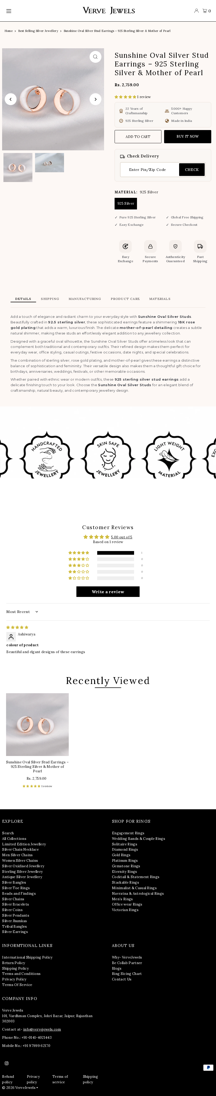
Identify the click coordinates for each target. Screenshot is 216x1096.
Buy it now (187, 136)
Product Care (125, 299)
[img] (17, 627)
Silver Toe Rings (16, 888)
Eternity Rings (124, 871)
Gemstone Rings (126, 866)
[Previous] (11, 99)
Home (8, 31)
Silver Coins (12, 910)
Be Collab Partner (127, 963)
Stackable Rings (125, 882)
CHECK (192, 169)
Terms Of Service (17, 985)
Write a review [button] (108, 591)
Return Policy (13, 963)
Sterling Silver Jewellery (22, 871)
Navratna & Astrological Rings (138, 893)
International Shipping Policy (27, 957)
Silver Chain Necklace (20, 849)
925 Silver (125, 203)
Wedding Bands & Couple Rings (138, 838)
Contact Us (121, 979)
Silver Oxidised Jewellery (23, 866)
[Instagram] (6, 1063)
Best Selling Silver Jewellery (38, 31)
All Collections (14, 838)
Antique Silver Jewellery (22, 877)
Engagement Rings (128, 833)
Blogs (117, 968)
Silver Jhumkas (14, 921)
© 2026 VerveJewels (19, 1087)
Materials (160, 299)
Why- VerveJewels (127, 957)
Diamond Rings (125, 849)
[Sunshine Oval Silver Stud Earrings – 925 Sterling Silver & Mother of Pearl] (37, 724)
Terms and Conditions (21, 973)
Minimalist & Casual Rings (134, 888)
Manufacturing (85, 299)
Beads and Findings (19, 893)
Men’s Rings (122, 899)
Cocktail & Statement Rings (135, 877)
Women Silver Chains (20, 860)
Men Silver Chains (17, 855)
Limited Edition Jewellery (24, 844)
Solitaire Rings (124, 844)
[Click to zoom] (95, 57)
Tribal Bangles (14, 926)
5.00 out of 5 (121, 537)
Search (8, 833)
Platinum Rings (125, 860)
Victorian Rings (125, 910)
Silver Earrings (15, 932)
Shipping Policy (15, 968)
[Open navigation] (41, 10)
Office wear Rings (127, 904)
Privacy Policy (14, 979)
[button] (126, 97)
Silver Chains (13, 899)
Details (23, 299)
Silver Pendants (15, 915)
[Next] (95, 99)
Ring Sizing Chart (127, 973)
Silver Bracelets (15, 904)
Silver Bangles (14, 882)
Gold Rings (121, 855)
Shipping (50, 299)
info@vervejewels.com (42, 1029)
